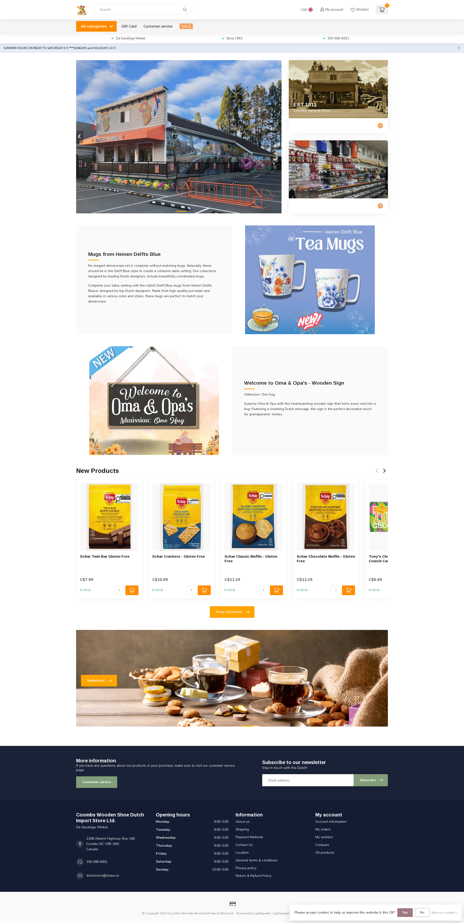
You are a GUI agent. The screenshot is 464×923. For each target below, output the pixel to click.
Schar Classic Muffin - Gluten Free (251, 558)
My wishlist (324, 837)
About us (243, 821)
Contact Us (244, 845)
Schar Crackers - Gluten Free (178, 556)
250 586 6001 (97, 861)
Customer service (158, 26)
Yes (405, 912)
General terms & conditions (257, 860)
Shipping (242, 829)
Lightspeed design (286, 913)
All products (324, 852)
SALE (186, 26)
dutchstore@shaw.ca (102, 875)
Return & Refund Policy (253, 875)
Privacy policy (246, 868)
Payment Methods (249, 837)
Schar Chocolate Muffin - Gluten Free (326, 558)
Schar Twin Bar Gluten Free (105, 556)
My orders (323, 829)
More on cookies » (444, 912)
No (422, 912)
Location (242, 852)
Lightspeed (262, 913)
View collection (229, 612)
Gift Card (129, 26)
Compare (322, 845)
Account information (331, 821)
